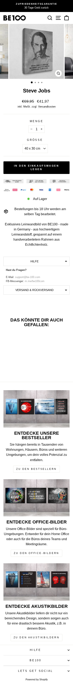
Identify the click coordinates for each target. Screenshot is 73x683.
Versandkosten (47, 106)
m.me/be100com (34, 281)
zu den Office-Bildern (36, 553)
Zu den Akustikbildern (37, 637)
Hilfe (35, 650)
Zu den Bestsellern (36, 469)
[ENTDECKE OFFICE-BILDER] (36, 497)
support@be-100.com (27, 277)
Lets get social (35, 671)
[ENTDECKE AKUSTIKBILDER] (36, 581)
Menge (36, 121)
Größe (35, 140)
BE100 (35, 660)
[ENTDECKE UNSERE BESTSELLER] (36, 408)
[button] (36, 261)
